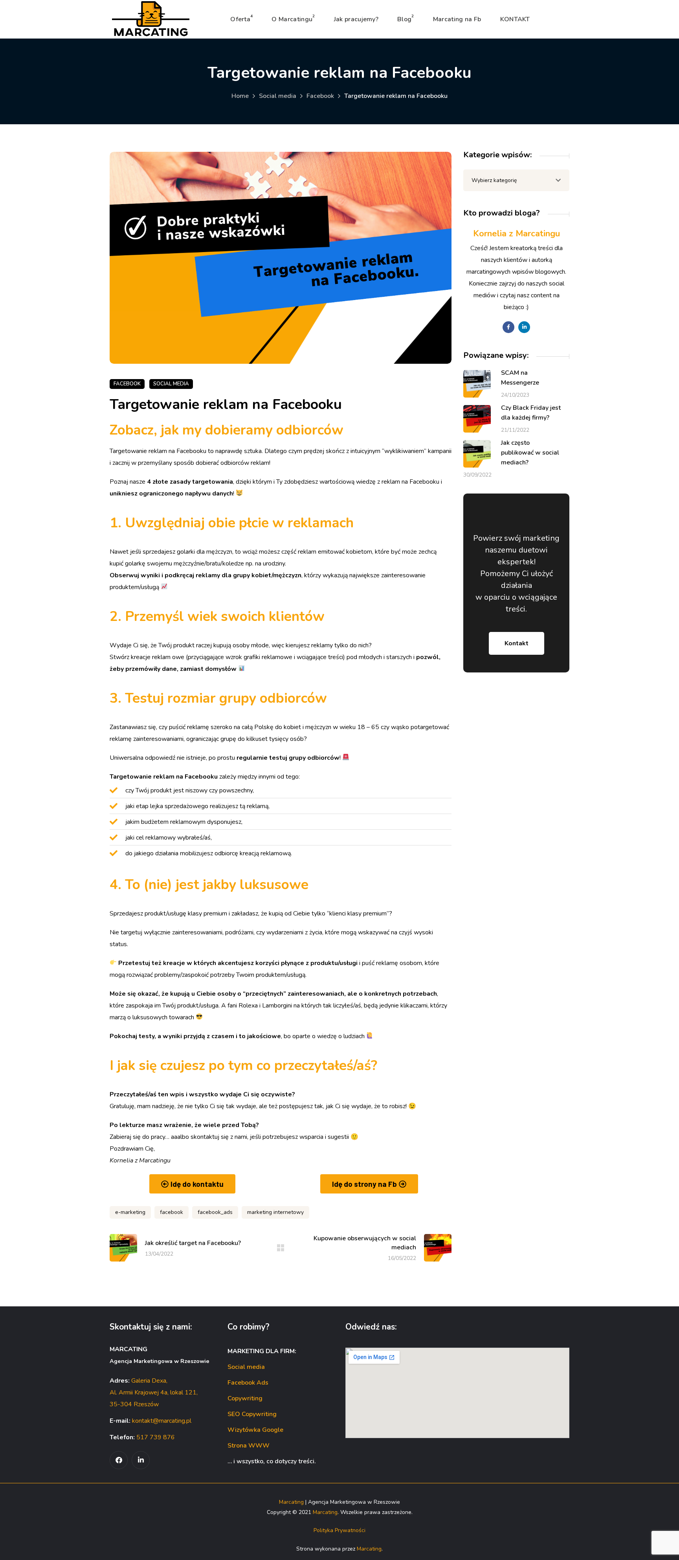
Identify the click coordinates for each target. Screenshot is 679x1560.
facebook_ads (215, 1212)
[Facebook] (119, 1460)
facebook (171, 1212)
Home (240, 96)
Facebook (320, 96)
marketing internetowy (275, 1212)
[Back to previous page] (280, 1247)
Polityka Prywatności (339, 1530)
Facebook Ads (248, 1382)
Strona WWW (249, 1445)
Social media (277, 96)
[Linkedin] (141, 1460)
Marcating (291, 1502)
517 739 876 (155, 1437)
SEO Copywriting (252, 1414)
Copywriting (245, 1398)
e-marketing (130, 1212)
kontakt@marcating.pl (161, 1420)
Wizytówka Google (255, 1430)
